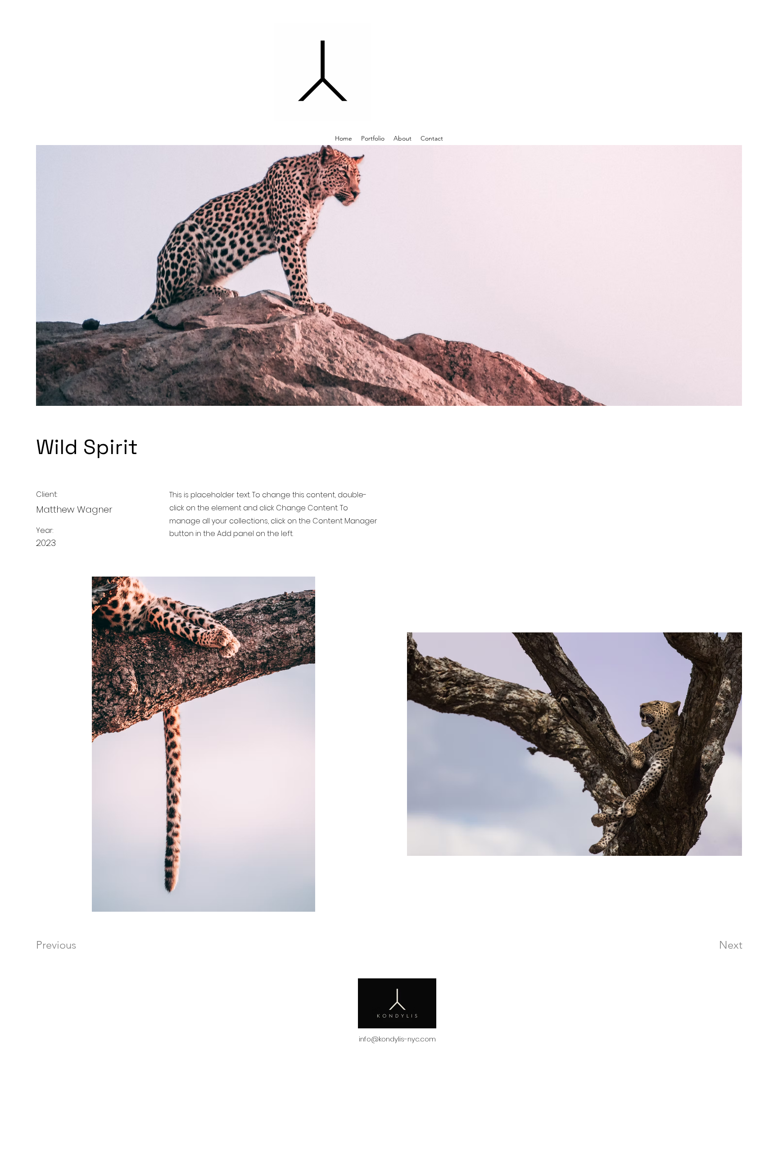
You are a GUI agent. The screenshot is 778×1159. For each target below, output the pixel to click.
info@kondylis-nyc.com (397, 1039)
